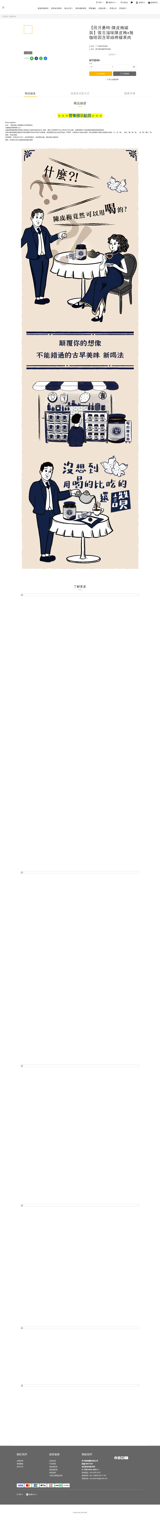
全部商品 (5, 16)
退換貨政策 (53, 1467)
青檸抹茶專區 (56, 8)
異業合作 (113, 8)
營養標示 (123, 8)
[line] (31, 58)
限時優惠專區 (81, 8)
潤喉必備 (13, 16)
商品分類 (67, 8)
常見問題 (52, 1464)
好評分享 (20, 1467)
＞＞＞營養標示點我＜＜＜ (80, 115)
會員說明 (52, 1473)
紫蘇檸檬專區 (43, 8)
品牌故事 (102, 8)
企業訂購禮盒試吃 (55, 1475)
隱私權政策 (53, 1470)
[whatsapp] (41, 58)
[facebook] (36, 58)
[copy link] (45, 58)
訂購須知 (52, 1461)
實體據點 (92, 8)
